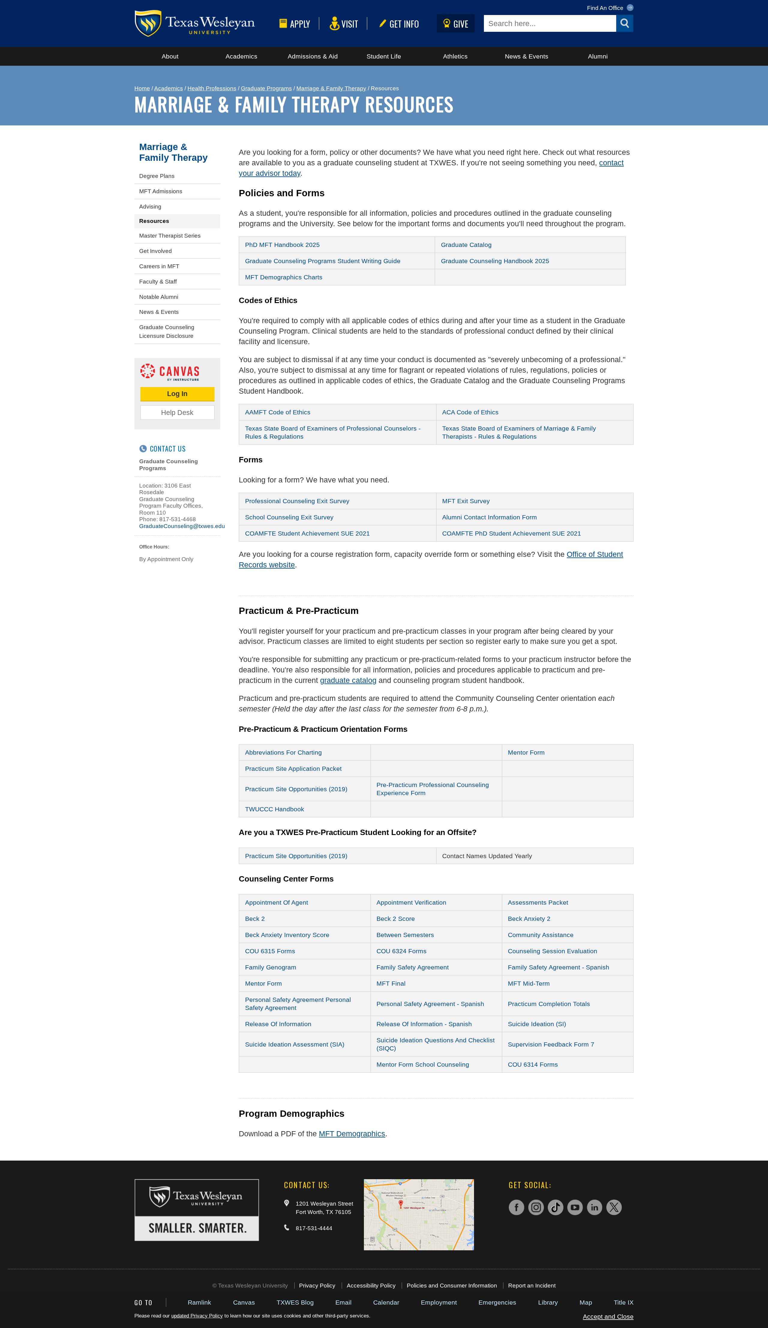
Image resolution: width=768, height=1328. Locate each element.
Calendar (386, 1302)
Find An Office (606, 8)
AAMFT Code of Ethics (277, 412)
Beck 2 (255, 918)
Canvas (244, 1302)
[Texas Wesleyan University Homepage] (205, 23)
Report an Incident (532, 1285)
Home (142, 88)
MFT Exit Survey (466, 500)
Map (586, 1302)
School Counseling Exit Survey (289, 517)
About (170, 56)
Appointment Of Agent (276, 902)
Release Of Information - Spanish (424, 1023)
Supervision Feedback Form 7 (551, 1044)
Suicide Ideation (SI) (537, 1023)
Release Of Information (278, 1023)
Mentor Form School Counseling (422, 1064)
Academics (241, 56)
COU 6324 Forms (401, 951)
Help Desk (177, 412)
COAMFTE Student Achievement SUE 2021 (307, 533)
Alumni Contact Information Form (489, 517)
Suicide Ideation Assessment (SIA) (294, 1044)
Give (461, 23)
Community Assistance (541, 934)
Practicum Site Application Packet (293, 768)
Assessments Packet (538, 902)
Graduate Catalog (466, 244)
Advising (150, 206)
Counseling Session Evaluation (552, 951)
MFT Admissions (160, 191)
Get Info (404, 23)
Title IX (624, 1302)
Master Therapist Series (170, 236)
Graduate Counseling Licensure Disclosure (166, 331)
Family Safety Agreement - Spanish (558, 967)
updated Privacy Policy (197, 1316)
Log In (177, 394)
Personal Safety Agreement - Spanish (430, 1003)
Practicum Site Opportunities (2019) (296, 789)
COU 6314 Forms (533, 1064)
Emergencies (497, 1302)
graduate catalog (348, 680)
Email (343, 1302)
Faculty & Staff (158, 281)
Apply (300, 23)
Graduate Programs (266, 88)
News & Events (526, 56)
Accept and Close (608, 1316)
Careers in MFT (159, 266)
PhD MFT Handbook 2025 (282, 244)
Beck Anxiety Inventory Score (287, 934)
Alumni (598, 56)
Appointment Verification (411, 902)
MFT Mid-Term (529, 983)
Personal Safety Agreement (285, 999)
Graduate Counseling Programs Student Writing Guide (322, 260)
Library (548, 1302)
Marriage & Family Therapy (331, 88)
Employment (439, 1302)
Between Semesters (405, 934)
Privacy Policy (317, 1285)
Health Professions (212, 88)
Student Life (384, 56)
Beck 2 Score (395, 918)
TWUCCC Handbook (274, 809)
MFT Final (391, 983)
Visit (349, 23)
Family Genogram (270, 967)
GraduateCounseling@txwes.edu (182, 526)
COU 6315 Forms (270, 951)
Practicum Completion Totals (549, 1003)
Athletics (455, 56)
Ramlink (199, 1302)
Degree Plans (157, 176)
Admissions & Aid (313, 56)
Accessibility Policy (371, 1285)
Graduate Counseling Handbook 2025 (495, 260)
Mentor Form (526, 752)
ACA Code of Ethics (470, 412)
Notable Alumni (158, 297)
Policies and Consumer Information (452, 1285)
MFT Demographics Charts (283, 277)
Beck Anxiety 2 (529, 918)
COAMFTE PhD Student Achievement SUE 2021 (511, 533)
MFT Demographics (352, 1133)
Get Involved (155, 251)
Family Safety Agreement (412, 967)
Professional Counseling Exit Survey (297, 500)
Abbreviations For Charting (283, 752)
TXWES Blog (295, 1302)
